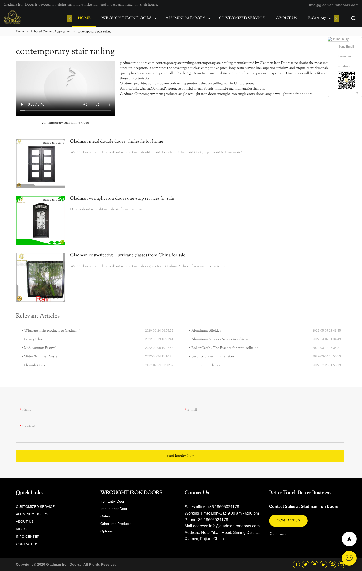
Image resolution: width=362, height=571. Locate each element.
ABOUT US (286, 18)
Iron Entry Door (112, 501)
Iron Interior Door (113, 509)
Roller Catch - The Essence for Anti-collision (225, 348)
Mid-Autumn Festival (40, 348)
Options (106, 531)
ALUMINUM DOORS (185, 18)
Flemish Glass (34, 365)
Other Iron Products (115, 524)
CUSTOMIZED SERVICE (242, 18)
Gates (105, 516)
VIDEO (21, 529)
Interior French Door (207, 365)
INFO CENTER (27, 536)
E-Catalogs (317, 18)
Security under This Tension (212, 356)
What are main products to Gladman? (52, 330)
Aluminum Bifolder (206, 330)
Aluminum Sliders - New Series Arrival (220, 339)
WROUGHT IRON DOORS (126, 18)
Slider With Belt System (42, 356)
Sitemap (279, 534)
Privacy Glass (34, 339)
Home (20, 31)
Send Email (346, 46)
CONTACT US (27, 544)
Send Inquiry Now (180, 455)
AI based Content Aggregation (50, 31)
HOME (84, 18)
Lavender (344, 56)
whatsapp (344, 66)
